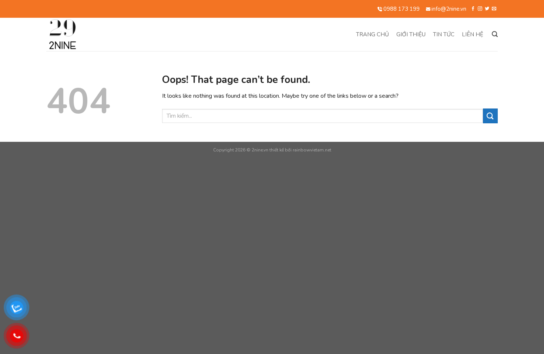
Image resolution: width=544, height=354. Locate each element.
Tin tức (443, 34)
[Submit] (490, 115)
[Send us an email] (494, 8)
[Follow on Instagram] (480, 8)
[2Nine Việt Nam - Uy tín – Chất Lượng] (95, 34)
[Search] (495, 34)
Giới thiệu (411, 34)
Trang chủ (372, 34)
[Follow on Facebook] (473, 8)
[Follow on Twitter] (487, 8)
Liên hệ (472, 34)
